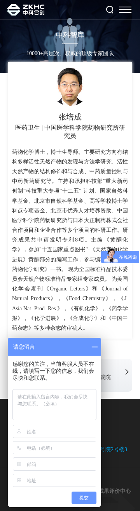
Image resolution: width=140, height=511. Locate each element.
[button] (127, 372)
